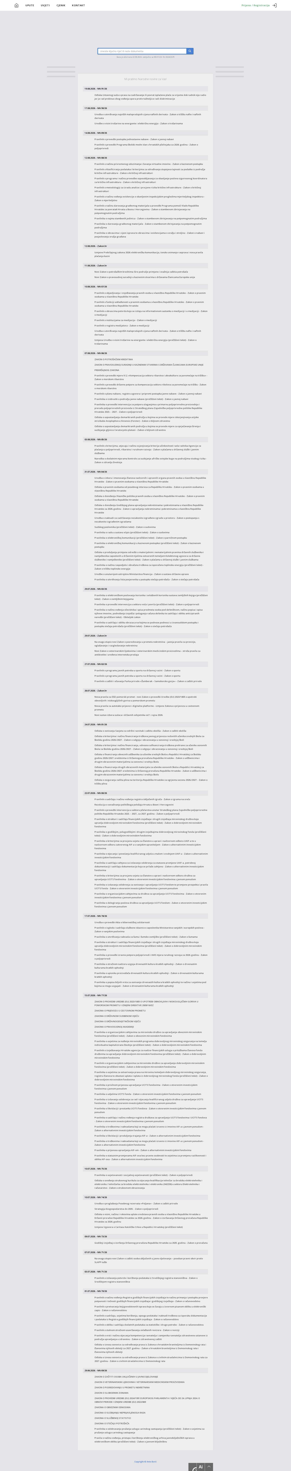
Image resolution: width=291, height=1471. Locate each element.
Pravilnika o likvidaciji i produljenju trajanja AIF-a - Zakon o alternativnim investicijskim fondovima (147, 1135)
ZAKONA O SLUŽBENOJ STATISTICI (112, 1418)
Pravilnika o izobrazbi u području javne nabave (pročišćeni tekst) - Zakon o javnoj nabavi (141, 399)
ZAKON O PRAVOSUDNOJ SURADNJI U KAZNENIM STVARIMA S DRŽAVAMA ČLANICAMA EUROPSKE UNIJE (148, 364)
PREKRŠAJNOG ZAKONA (106, 370)
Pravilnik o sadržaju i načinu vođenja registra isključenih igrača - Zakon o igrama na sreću (142, 799)
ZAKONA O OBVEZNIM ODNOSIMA (112, 1407)
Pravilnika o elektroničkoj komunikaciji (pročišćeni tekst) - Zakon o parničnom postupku (140, 537)
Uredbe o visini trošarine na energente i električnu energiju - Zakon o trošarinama (138, 123)
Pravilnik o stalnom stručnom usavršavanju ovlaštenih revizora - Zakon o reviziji (137, 1330)
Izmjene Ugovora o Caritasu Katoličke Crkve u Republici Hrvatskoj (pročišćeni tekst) (138, 1227)
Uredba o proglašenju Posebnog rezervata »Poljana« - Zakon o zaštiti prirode (136, 1203)
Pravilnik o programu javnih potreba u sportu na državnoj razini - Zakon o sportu (137, 670)
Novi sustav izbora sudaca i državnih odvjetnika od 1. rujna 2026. (128, 714)
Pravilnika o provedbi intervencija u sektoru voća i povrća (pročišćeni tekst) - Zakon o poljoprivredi (146, 604)
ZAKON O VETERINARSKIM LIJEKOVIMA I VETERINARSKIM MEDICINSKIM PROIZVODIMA (139, 1382)
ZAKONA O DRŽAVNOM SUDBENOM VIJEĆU (116, 1015)
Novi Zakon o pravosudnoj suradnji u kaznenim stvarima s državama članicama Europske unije (144, 277)
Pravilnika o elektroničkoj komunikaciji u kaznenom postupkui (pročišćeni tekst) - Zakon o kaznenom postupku (147, 545)
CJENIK (61, 5)
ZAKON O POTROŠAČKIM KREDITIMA (113, 359)
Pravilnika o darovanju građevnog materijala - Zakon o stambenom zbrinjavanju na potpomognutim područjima (148, 225)
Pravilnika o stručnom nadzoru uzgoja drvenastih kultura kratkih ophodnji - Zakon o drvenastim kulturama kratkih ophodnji (145, 966)
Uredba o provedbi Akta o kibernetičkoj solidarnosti (122, 922)
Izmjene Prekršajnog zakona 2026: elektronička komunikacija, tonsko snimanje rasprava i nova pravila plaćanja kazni (148, 254)
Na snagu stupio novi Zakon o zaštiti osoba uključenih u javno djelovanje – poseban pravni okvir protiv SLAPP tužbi (148, 1260)
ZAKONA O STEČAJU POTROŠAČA (111, 1423)
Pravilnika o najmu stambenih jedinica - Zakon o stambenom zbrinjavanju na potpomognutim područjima (150, 218)
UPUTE (29, 5)
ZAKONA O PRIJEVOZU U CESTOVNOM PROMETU (120, 1010)
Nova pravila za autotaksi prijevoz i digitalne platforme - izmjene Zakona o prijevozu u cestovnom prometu (146, 707)
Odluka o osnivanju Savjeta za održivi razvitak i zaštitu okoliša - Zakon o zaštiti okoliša (140, 730)
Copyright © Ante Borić (145, 1461)
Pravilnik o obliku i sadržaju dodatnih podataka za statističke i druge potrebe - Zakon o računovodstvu (149, 1324)
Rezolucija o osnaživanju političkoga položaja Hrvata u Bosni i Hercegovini (134, 804)
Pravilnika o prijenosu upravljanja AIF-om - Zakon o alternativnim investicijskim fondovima (142, 1150)
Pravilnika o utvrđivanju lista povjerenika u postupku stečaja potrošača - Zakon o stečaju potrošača (146, 579)
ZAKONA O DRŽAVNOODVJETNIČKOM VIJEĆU (117, 1021)
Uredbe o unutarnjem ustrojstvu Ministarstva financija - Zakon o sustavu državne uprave (141, 574)
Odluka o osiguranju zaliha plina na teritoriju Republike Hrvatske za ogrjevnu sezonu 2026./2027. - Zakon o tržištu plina (150, 781)
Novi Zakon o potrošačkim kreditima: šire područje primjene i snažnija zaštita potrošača (141, 271)
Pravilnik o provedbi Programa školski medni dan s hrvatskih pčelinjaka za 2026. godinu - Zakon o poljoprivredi (146, 146)
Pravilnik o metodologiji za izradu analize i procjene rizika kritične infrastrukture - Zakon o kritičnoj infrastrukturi (147, 189)
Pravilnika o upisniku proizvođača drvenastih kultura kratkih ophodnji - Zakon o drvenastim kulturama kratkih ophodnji (149, 975)
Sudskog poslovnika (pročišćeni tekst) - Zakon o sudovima (125, 527)
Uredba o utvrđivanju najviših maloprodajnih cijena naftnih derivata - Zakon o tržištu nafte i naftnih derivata (147, 116)
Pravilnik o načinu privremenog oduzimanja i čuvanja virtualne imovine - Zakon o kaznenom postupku (148, 163)
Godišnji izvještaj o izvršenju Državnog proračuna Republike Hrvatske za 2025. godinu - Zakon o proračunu (151, 1242)
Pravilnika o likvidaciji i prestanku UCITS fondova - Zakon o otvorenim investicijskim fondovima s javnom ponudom (150, 1110)
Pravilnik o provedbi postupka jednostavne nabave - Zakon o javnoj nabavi (134, 139)
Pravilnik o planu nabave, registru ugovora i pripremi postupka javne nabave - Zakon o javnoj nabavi (148, 393)
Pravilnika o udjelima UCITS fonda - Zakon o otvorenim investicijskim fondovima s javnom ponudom (147, 1094)
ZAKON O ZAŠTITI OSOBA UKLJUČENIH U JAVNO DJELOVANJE (126, 1376)
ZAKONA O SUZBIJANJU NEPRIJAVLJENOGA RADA (120, 1412)
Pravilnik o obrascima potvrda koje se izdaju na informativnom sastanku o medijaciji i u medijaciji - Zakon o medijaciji (150, 313)
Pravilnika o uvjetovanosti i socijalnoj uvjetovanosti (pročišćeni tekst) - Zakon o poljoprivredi (143, 1175)
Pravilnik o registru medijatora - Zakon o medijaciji (121, 325)
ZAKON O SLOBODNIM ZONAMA (111, 1392)
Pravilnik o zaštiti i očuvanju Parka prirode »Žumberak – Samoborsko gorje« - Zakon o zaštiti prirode (148, 681)
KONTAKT (78, 5)
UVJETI (45, 5)
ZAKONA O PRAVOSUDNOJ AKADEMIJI (114, 1026)
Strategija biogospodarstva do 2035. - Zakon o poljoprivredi (126, 1208)
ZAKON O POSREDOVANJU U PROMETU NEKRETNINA (122, 1387)
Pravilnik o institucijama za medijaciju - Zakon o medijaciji (125, 320)
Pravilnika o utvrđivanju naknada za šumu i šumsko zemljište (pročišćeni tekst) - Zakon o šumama (146, 936)
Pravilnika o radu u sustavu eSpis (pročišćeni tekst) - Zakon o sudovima (131, 532)
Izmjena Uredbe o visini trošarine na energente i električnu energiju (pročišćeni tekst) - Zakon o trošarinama (145, 341)
